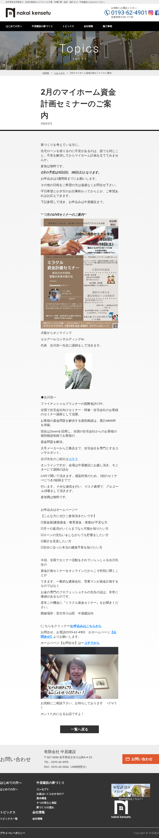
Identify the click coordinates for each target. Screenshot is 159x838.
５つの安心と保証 (46, 802)
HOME (46, 73)
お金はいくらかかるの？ (50, 793)
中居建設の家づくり (42, 26)
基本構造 (41, 798)
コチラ (73, 459)
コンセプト (42, 789)
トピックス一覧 (9, 818)
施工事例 (107, 26)
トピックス (68, 26)
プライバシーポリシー (12, 833)
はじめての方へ (14, 26)
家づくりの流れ (45, 807)
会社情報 (88, 26)
